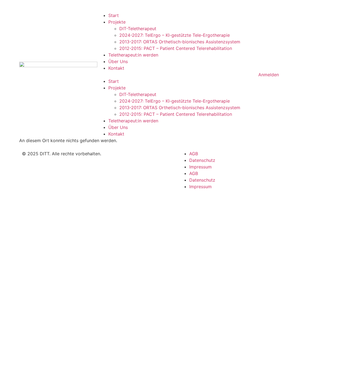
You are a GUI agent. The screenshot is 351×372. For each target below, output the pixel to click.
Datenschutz (202, 160)
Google (12, 202)
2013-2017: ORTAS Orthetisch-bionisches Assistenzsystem (179, 41)
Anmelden (62, 362)
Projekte (117, 22)
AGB (193, 153)
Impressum (200, 167)
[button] (175, 74)
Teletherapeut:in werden (133, 55)
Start (113, 15)
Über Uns (118, 61)
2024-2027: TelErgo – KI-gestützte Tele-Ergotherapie (174, 35)
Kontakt (116, 68)
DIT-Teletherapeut (137, 28)
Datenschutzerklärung (199, 304)
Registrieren (39, 362)
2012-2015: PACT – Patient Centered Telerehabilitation (175, 48)
